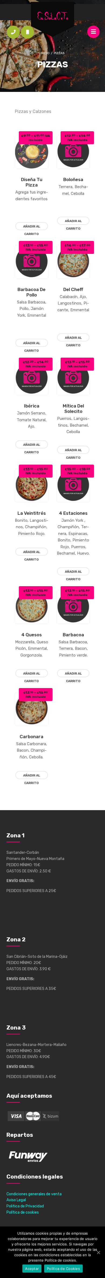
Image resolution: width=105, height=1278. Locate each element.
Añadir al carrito (31, 227)
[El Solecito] (52, 16)
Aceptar (32, 1268)
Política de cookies (22, 1212)
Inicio (45, 53)
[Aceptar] (98, 1252)
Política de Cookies (63, 1268)
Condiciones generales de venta (34, 1194)
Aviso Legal (16, 1200)
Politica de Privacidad (25, 1206)
